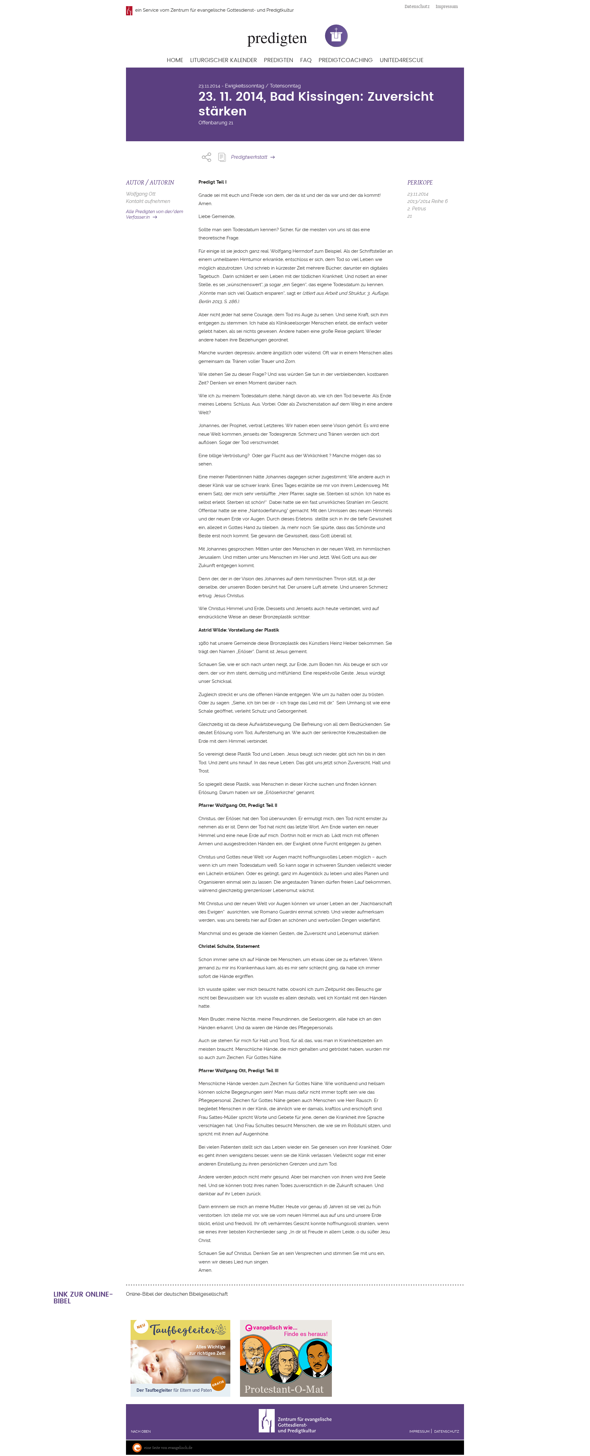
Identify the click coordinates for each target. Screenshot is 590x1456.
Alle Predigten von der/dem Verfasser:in (154, 214)
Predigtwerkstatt (249, 157)
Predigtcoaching (346, 60)
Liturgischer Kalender (223, 60)
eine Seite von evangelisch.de (168, 1447)
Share (206, 157)
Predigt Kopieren (222, 157)
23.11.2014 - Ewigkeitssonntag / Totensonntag (250, 86)
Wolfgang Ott (140, 194)
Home (175, 60)
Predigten (278, 60)
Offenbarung (213, 123)
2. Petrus (416, 209)
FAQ (306, 60)
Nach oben (141, 1432)
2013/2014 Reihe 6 (427, 201)
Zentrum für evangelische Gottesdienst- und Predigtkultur (232, 10)
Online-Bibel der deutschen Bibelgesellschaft (177, 1294)
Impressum (447, 6)
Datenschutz (417, 6)
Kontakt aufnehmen (148, 201)
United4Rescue (401, 60)
